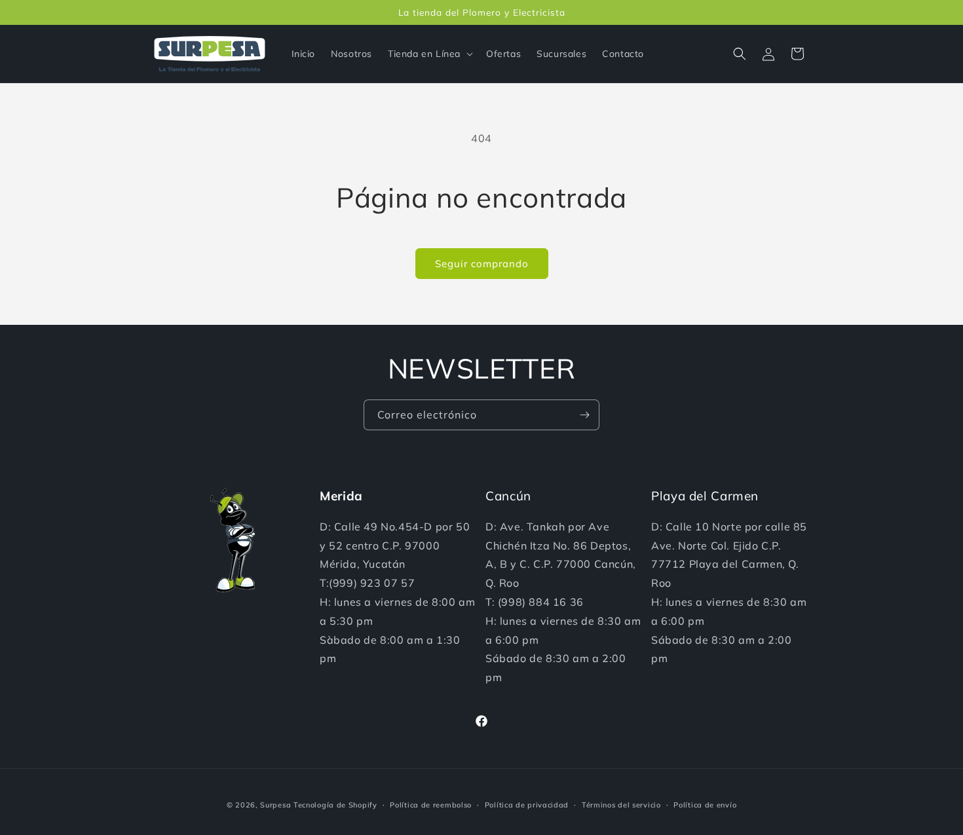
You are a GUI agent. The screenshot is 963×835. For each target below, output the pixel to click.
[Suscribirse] (584, 414)
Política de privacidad (527, 804)
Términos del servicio (621, 804)
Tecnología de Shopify (335, 804)
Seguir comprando (482, 263)
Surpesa (275, 804)
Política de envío (704, 804)
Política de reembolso (431, 804)
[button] (429, 53)
